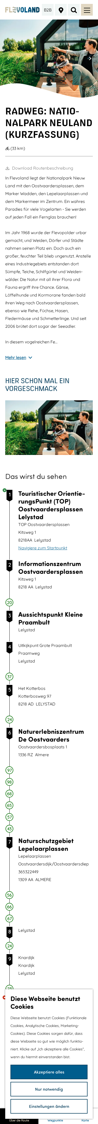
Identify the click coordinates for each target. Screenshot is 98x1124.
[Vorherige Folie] (8, 58)
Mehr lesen (15, 357)
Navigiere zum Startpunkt (42, 547)
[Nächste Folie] (90, 58)
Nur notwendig (49, 1089)
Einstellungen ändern (49, 1106)
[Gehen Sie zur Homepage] (22, 10)
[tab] (43, 96)
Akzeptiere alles (49, 1072)
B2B (47, 9)
